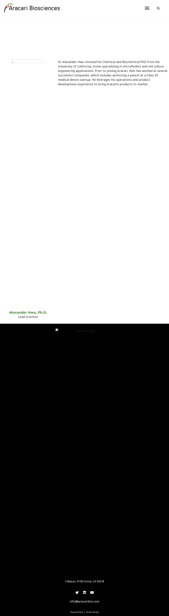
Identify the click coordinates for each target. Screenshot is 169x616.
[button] (147, 8)
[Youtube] (92, 592)
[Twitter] (77, 592)
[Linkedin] (84, 592)
